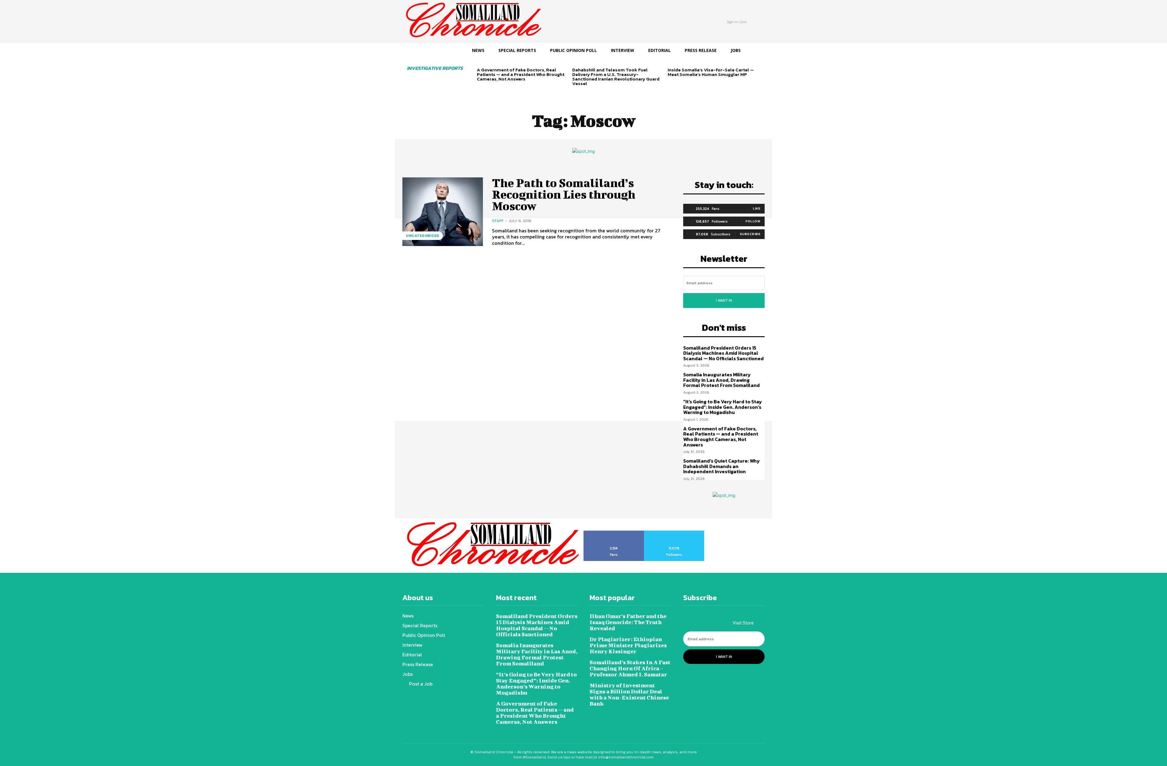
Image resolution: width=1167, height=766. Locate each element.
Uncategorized (422, 235)
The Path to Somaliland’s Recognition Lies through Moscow (563, 194)
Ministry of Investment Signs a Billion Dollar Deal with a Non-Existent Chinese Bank (629, 694)
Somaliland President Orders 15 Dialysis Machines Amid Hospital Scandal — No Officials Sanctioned (723, 353)
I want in (724, 300)
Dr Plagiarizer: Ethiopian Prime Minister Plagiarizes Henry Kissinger (628, 645)
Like (756, 208)
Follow (752, 221)
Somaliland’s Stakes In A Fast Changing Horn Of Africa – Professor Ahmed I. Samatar (630, 668)
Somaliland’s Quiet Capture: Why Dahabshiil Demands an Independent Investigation (721, 466)
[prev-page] (480, 89)
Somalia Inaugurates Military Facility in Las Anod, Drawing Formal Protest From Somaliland (721, 380)
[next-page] (490, 89)
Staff (498, 221)
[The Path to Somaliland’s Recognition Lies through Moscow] (442, 211)
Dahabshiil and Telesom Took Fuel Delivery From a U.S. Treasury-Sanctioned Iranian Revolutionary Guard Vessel (615, 76)
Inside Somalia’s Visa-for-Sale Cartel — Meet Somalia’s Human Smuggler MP (711, 72)
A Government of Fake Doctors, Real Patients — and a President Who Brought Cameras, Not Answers (520, 74)
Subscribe (750, 233)
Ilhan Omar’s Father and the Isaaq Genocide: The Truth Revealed (628, 622)
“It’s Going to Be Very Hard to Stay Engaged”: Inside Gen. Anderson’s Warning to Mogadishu (722, 407)
